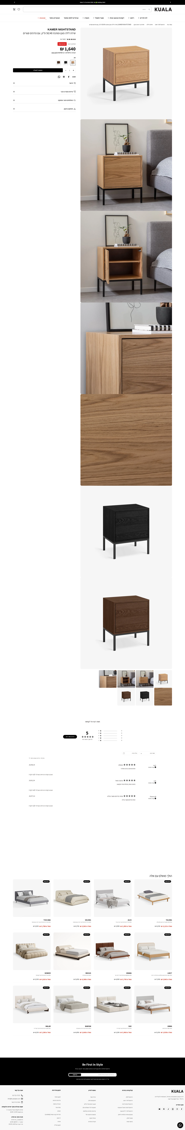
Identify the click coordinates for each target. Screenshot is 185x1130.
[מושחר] (66, 63)
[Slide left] (170, 2)
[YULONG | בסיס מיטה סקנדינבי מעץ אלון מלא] (153, 898)
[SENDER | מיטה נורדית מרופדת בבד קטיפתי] (32, 951)
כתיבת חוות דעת (70, 737)
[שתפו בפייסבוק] (69, 77)
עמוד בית (169, 24)
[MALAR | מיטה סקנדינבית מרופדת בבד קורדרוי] (32, 1004)
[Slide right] (14, 2)
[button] (110, 731)
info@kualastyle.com (14, 1099)
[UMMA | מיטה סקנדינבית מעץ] (153, 1004)
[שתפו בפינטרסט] (64, 77)
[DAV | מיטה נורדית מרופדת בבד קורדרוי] (113, 1004)
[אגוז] (58, 63)
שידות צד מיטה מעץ (139, 24)
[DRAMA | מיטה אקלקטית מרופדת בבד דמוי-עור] (113, 951)
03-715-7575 (16, 1095)
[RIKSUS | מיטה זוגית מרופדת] (72, 951)
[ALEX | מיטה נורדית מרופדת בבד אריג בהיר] (113, 898)
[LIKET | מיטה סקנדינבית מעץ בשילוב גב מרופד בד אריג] (153, 951)
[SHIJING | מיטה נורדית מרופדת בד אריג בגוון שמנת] (72, 898)
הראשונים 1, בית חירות (17, 1120)
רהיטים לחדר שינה (160, 24)
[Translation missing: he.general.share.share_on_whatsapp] (59, 77)
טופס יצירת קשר (16, 1102)
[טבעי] (73, 63)
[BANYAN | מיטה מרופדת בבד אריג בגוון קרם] (72, 1004)
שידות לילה (150, 24)
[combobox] (87, 9)
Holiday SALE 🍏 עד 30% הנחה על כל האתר (92, 2)
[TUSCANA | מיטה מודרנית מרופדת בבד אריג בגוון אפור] (32, 898)
